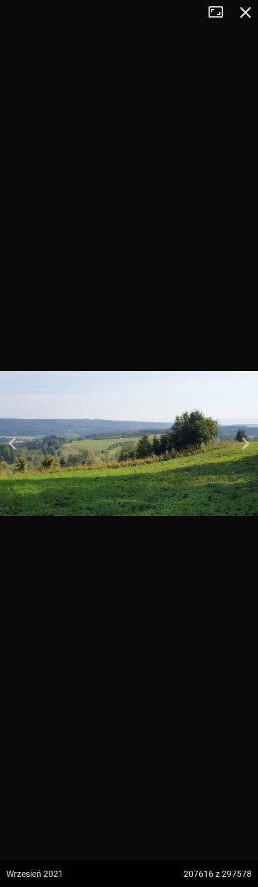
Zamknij (245, 12)
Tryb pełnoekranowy (220, 12)
